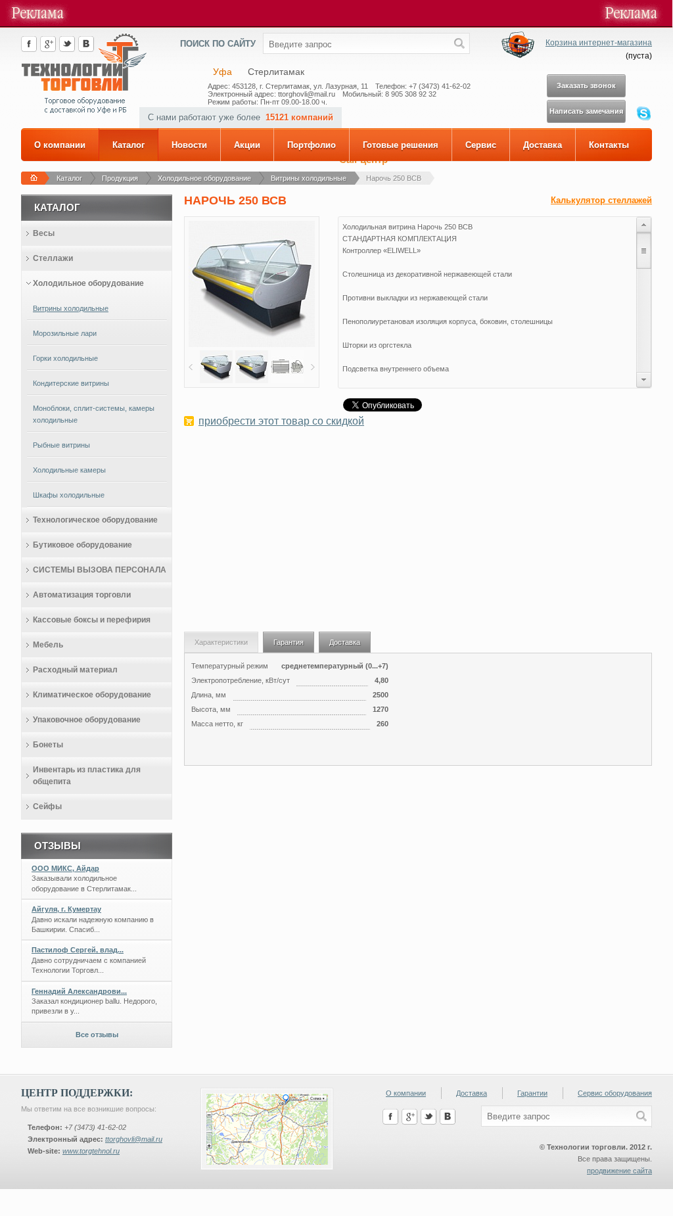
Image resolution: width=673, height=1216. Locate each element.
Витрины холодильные (308, 178)
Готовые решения (400, 145)
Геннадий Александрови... (79, 991)
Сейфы (47, 806)
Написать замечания (586, 111)
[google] (48, 49)
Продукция (120, 178)
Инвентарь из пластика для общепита (87, 775)
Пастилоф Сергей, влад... (78, 950)
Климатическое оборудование (92, 694)
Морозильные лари (65, 333)
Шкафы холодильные (68, 495)
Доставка (542, 145)
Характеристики (221, 642)
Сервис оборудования (615, 1093)
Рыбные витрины (61, 445)
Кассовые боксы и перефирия (92, 619)
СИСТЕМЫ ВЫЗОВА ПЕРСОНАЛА (99, 569)
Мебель (48, 644)
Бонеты (48, 744)
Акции (247, 145)
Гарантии (532, 1093)
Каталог (128, 145)
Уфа (222, 71)
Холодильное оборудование (204, 178)
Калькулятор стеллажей (601, 200)
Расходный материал (75, 669)
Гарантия (288, 642)
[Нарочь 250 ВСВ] (252, 344)
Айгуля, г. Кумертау (66, 909)
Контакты (609, 145)
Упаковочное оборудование (87, 719)
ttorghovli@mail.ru (133, 1139)
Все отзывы (97, 1035)
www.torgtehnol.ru (91, 1151)
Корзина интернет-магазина (598, 42)
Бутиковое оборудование (82, 545)
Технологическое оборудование (95, 520)
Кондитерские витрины (71, 383)
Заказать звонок (586, 85)
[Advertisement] (418, 536)
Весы (44, 233)
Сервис (480, 145)
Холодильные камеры (69, 470)
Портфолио (311, 145)
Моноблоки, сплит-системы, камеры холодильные (93, 414)
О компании (59, 145)
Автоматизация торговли (82, 594)
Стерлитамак (276, 71)
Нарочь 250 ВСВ (393, 178)
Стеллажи (53, 258)
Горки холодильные (65, 358)
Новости (189, 145)
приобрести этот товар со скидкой (281, 421)
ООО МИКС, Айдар (65, 868)
